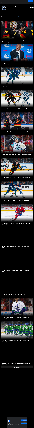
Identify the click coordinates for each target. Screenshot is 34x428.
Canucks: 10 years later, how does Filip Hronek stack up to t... (16, 108)
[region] (17, 422)
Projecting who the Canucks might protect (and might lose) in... (17, 86)
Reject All (24, 422)
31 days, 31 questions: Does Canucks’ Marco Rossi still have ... (16, 177)
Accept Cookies (24, 420)
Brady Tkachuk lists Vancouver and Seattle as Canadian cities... (15, 271)
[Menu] (1, 1)
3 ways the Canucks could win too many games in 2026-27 (16, 131)
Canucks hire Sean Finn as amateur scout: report (13, 294)
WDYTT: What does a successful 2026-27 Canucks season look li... (16, 247)
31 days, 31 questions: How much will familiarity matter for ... (16, 63)
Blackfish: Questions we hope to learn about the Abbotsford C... (17, 340)
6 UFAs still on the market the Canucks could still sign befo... (16, 223)
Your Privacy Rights (24, 424)
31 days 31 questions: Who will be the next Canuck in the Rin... (16, 317)
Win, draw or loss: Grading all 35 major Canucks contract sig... (16, 363)
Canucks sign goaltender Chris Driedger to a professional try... (16, 154)
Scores (5, 2)
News (8, 2)
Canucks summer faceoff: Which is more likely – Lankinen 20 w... (16, 41)
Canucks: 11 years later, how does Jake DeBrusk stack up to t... (17, 200)
